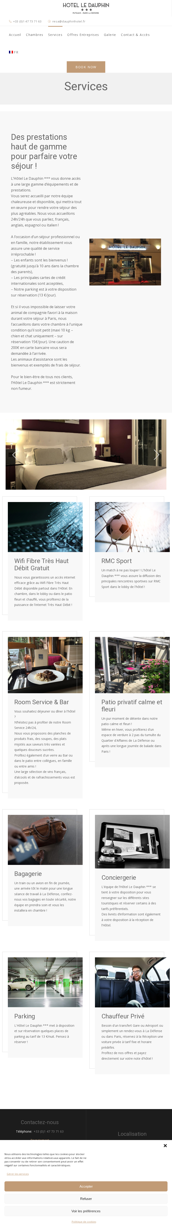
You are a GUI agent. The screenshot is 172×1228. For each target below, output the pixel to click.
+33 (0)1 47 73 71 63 (27, 21)
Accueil (15, 35)
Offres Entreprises (83, 35)
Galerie (110, 35)
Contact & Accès (135, 35)
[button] (165, 1145)
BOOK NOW (86, 67)
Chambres (34, 35)
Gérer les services (18, 1173)
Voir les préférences (86, 1211)
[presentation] (15, 454)
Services (55, 35)
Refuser (86, 1199)
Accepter (86, 1186)
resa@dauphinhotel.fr (69, 21)
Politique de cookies (84, 1221)
